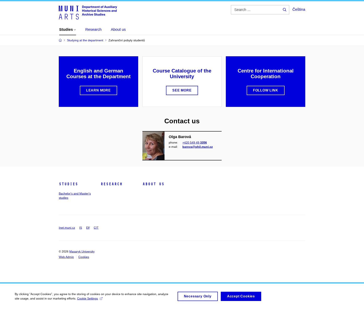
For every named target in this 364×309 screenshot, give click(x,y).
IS (80, 227)
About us (153, 184)
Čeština (298, 9)
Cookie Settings (87, 298)
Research (111, 184)
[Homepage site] (88, 12)
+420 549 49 (194, 142)
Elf (88, 227)
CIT (96, 227)
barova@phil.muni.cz (197, 146)
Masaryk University (82, 251)
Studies (68, 184)
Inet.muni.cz (67, 227)
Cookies (83, 257)
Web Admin (66, 257)
